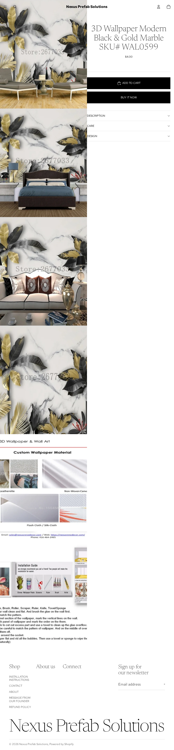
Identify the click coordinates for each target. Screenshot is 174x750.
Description (96, 116)
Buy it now (129, 97)
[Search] (15, 7)
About (14, 692)
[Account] (159, 7)
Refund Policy (20, 707)
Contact (15, 686)
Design (92, 136)
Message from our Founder (19, 699)
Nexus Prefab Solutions (33, 744)
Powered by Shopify (61, 744)
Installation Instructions (19, 678)
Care (90, 126)
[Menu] (5, 7)
